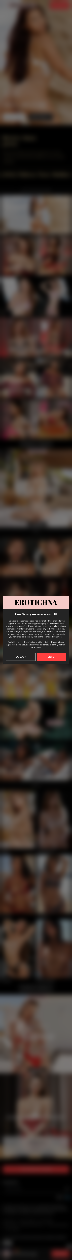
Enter (51, 656)
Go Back (21, 656)
